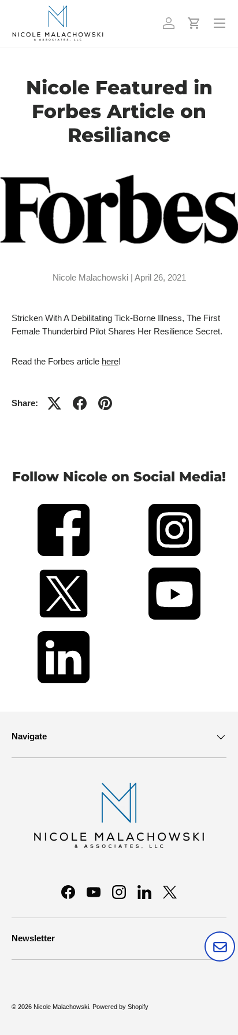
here (110, 361)
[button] (194, 23)
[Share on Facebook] (79, 403)
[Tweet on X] (54, 403)
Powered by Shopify (120, 1006)
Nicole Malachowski (61, 1006)
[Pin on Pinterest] (105, 403)
